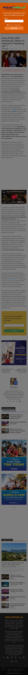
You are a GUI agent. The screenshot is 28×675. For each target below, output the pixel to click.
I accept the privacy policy (15, 25)
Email (6, 18)
